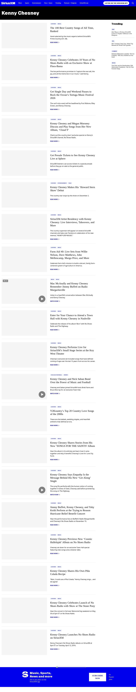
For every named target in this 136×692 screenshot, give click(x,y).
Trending (58, 3)
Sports (27, 3)
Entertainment (36, 3)
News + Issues (48, 3)
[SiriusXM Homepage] (8, 3)
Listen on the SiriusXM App (116, 3)
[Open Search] (133, 3)
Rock (57, 279)
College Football (56, 374)
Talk (69, 183)
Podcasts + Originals (70, 3)
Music (20, 3)
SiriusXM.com (84, 3)
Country (53, 23)
